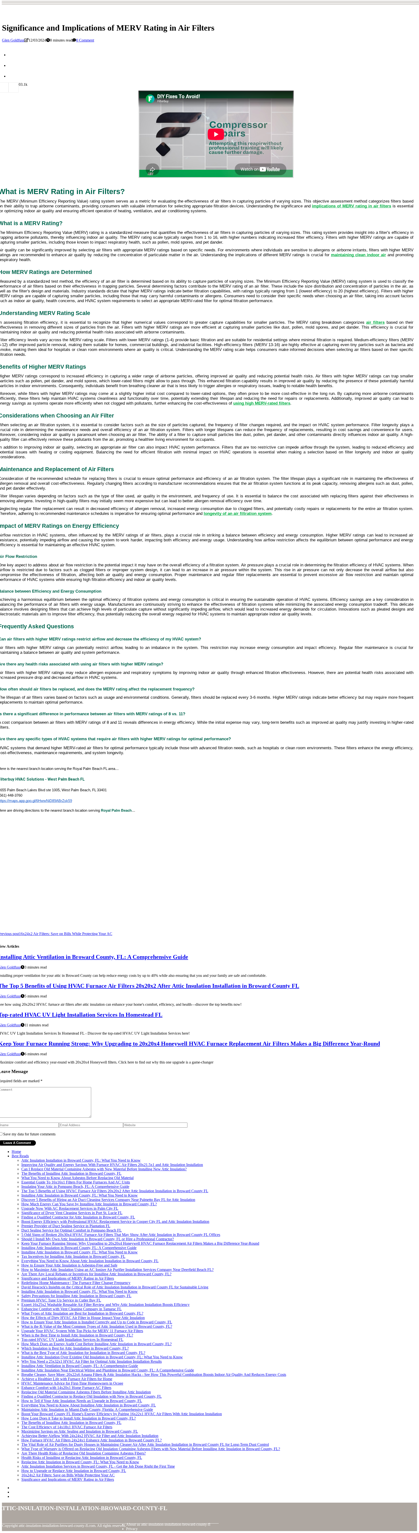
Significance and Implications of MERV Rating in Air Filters (67, 1278)
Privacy (132, 1529)
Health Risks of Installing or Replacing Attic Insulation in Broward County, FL (81, 1458)
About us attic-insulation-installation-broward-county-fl (168, 1524)
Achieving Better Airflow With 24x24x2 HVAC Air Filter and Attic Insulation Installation (89, 1436)
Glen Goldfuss (13, 40)
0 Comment (85, 40)
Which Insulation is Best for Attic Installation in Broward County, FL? (75, 1348)
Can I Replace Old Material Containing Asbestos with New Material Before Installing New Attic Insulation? (104, 1169)
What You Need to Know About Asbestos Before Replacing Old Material (77, 1178)
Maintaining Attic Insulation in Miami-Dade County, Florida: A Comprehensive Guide (87, 1409)
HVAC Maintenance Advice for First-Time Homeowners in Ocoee (72, 1383)
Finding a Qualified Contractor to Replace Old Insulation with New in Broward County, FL (91, 1396)
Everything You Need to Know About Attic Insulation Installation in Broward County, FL (90, 1261)
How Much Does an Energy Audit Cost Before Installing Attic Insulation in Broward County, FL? (96, 1344)
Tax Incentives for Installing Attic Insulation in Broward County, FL (73, 1256)
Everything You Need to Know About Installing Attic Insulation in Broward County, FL (88, 1405)
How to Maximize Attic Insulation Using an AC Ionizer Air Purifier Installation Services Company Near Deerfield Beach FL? (117, 1270)
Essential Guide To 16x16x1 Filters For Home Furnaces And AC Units (75, 1182)
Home (16, 1152)
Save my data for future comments (29, 1134)
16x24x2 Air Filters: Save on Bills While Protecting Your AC (68, 1475)
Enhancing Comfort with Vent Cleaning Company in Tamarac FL (71, 1309)
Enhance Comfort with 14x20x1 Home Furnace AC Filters (66, 1388)
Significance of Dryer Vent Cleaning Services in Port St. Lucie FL (71, 1213)
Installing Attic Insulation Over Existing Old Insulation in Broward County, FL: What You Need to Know (102, 1357)
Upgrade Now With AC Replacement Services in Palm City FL (69, 1208)
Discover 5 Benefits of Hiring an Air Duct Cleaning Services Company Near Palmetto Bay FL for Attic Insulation (108, 1200)
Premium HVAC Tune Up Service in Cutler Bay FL (61, 1300)
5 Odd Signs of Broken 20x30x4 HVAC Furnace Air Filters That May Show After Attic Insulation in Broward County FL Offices (120, 1235)
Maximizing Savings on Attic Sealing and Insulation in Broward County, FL (79, 1431)
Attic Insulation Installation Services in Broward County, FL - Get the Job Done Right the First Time (98, 1466)
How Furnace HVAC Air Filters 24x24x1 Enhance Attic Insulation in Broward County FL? (91, 1440)
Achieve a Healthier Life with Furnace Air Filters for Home (66, 1379)
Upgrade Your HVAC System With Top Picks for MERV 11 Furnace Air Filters (82, 1331)
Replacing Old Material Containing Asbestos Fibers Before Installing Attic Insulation (86, 1392)
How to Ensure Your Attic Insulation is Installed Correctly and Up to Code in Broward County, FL (96, 1322)
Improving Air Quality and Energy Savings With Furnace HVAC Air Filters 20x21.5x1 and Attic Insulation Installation (112, 1165)
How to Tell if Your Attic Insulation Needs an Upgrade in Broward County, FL (81, 1401)
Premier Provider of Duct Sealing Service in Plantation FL (65, 1226)
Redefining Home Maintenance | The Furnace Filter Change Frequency (75, 1283)
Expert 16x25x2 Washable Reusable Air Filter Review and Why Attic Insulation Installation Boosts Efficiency (105, 1305)
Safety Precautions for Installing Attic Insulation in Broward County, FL (76, 1296)
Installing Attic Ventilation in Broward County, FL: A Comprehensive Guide (79, 1366)
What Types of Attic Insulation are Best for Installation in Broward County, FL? (82, 1313)
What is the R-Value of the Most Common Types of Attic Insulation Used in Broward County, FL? (96, 1326)
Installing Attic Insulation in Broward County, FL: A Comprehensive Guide (79, 1248)
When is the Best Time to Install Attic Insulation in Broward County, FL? (77, 1335)
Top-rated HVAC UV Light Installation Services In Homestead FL (72, 1339)
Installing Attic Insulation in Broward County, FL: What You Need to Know (79, 1195)
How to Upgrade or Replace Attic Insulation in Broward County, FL (73, 1471)
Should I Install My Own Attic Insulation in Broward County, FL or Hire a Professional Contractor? (97, 1239)
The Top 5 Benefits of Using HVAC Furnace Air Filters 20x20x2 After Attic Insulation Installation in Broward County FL (114, 1191)
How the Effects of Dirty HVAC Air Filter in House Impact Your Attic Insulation (83, 1318)
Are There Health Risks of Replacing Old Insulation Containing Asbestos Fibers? (83, 1453)
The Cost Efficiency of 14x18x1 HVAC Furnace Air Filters (66, 1427)
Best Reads (20, 1156)
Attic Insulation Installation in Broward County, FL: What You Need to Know (81, 1160)
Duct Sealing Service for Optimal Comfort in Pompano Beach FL (71, 1230)
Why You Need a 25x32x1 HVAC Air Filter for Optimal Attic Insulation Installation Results (91, 1361)
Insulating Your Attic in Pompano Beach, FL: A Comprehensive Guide (75, 1186)
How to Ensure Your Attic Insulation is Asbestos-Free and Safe (69, 1265)
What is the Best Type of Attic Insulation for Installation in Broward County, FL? (83, 1353)
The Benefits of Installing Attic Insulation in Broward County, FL (71, 1173)
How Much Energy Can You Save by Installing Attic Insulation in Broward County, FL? (89, 1204)
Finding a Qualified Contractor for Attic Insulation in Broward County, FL (78, 1217)
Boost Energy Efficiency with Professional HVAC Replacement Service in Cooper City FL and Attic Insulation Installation (115, 1221)
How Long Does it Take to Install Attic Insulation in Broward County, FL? (78, 1418)
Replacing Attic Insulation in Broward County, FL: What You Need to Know (80, 1462)
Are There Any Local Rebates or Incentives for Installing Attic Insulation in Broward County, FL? (96, 1274)
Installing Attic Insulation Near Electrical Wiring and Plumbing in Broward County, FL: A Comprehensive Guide (107, 1370)
